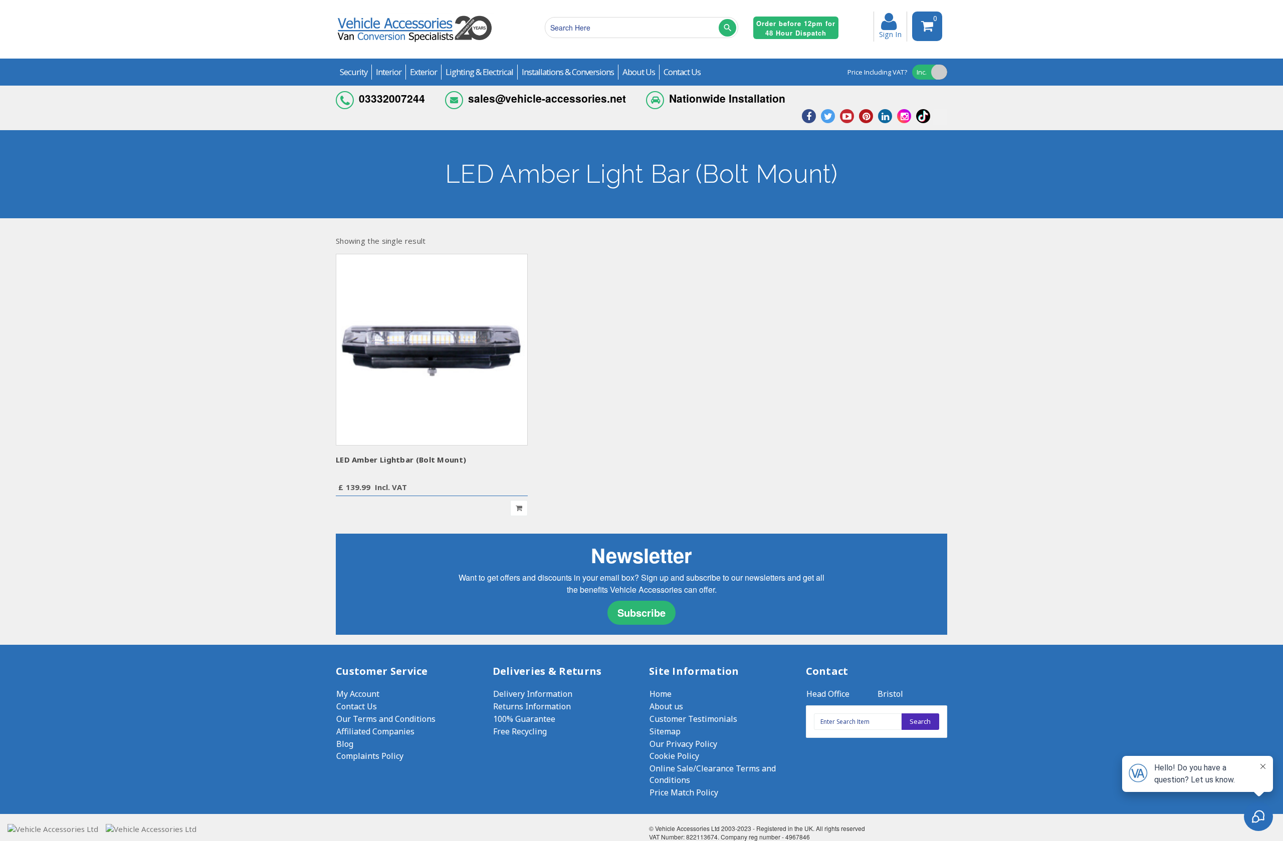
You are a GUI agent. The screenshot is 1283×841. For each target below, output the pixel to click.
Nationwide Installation (727, 98)
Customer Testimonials (693, 718)
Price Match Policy (684, 792)
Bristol (890, 693)
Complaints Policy (369, 755)
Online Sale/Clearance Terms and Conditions (713, 774)
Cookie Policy (674, 755)
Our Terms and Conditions (386, 718)
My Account (357, 693)
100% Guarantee (524, 718)
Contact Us (356, 706)
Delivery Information (532, 693)
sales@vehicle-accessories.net (547, 98)
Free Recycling (520, 731)
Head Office (827, 693)
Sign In (890, 34)
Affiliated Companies (375, 731)
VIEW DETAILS (431, 349)
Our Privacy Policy (683, 743)
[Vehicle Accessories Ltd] (415, 43)
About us (666, 706)
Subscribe (641, 612)
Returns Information (532, 706)
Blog (344, 743)
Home (661, 693)
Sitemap (665, 731)
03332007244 (392, 98)
